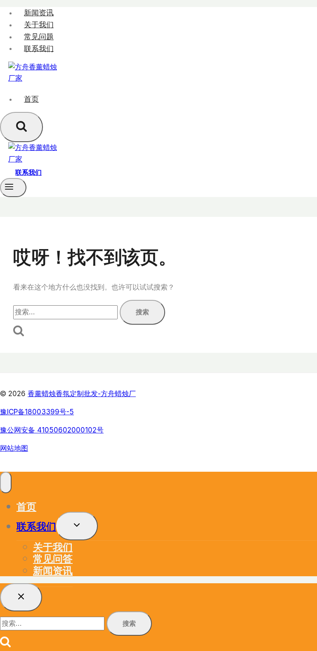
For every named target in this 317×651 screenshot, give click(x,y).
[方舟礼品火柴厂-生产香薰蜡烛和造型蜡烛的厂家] (33, 78)
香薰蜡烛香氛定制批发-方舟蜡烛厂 (82, 394)
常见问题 (39, 36)
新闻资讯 (39, 12)
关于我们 (39, 24)
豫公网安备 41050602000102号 (52, 430)
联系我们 (39, 48)
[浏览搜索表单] (21, 127)
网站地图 (14, 448)
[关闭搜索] (21, 597)
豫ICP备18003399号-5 (37, 412)
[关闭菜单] (6, 482)
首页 (31, 99)
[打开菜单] (13, 187)
